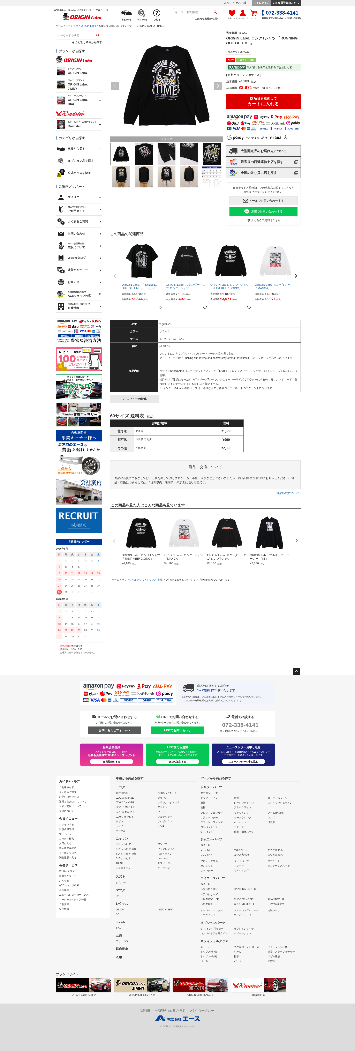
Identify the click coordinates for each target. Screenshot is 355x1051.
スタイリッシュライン (280, 802)
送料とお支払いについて (72, 801)
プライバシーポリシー (202, 1010)
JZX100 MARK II (125, 812)
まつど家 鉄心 (275, 850)
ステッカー (207, 947)
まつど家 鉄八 (275, 854)
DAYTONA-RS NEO (245, 889)
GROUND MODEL (244, 904)
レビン (119, 821)
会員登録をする (111, 761)
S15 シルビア (123, 844)
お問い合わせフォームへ (114, 730)
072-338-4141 (240, 725)
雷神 (203, 807)
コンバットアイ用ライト (214, 933)
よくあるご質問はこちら (265, 220)
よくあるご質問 (67, 792)
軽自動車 (122, 949)
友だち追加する (177, 761)
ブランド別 (72, 25)
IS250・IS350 (165, 909)
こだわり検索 (66, 838)
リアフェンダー (209, 817)
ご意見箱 (64, 904)
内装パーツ (274, 910)
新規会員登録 (66, 829)
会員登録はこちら (288, 2)
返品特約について (288, 493)
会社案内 (64, 890)
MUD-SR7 (206, 854)
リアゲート (274, 861)
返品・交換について (70, 806)
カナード (239, 827)
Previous (115, 86)
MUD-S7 (205, 850)
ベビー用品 (274, 956)
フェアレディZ (166, 849)
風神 (203, 802)
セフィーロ (164, 863)
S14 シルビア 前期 (126, 849)
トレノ (119, 826)
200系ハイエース (167, 793)
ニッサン (122, 838)
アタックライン (242, 807)
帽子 (236, 956)
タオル (237, 951)
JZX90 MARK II (124, 816)
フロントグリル (209, 861)
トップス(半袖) (209, 951)
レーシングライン (244, 802)
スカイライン (165, 853)
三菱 (119, 935)
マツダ (120, 890)
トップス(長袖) (155, 579)
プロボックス (165, 821)
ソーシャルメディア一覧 (72, 899)
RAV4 (161, 826)
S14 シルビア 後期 (126, 853)
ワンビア (162, 844)
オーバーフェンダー (212, 910)
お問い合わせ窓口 (69, 796)
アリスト (162, 807)
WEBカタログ (67, 871)
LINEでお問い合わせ (177, 730)
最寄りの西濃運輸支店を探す (262, 162)
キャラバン (164, 867)
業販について (66, 811)
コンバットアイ (209, 827)
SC (117, 914)
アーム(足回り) (276, 812)
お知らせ (64, 880)
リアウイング (241, 812)
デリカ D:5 (122, 941)
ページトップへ (296, 671)
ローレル (162, 858)
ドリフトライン (209, 798)
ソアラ (161, 812)
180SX (119, 863)
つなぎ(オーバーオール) (247, 947)
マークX (120, 830)
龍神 (236, 798)
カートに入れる (263, 101)
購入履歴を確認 (67, 848)
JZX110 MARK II (125, 807)
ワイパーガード (242, 915)
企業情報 (145, 1010)
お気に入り (65, 843)
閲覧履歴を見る (67, 857)
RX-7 (119, 896)
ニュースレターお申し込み (74, 894)
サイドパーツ (241, 861)
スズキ (120, 876)
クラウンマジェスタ (169, 802)
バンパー (239, 865)
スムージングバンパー (246, 910)
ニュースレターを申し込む (243, 761)
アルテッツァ (165, 816)
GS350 (120, 909)
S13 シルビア (123, 858)
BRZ (118, 927)
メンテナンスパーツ (279, 865)
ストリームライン (277, 798)
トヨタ (120, 787)
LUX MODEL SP (210, 899)
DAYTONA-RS (209, 889)
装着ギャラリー (67, 875)
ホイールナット (242, 933)
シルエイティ (123, 867)
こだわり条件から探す (206, 18)
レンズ (271, 817)
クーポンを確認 (67, 852)
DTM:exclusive (276, 904)
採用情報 (64, 909)
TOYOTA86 (122, 793)
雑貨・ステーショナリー (281, 951)
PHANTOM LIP (276, 899)
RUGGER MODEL (244, 899)
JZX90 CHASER (125, 802)
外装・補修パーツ (244, 831)
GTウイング (207, 831)
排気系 (271, 822)
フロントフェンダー (212, 812)
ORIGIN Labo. (89, 25)
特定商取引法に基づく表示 (170, 1010)
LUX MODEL (208, 904)
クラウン (162, 797)
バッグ (237, 961)
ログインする (66, 824)
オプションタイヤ (244, 928)
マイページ (65, 834)
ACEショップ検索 (69, 885)
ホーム (59, 25)
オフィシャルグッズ (133, 579)
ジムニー (121, 882)
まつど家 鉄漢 (241, 854)
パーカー (205, 961)
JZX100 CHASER (126, 797)
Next (218, 86)
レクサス (122, 903)
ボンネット (240, 822)
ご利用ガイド (66, 787)
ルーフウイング (242, 817)
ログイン (264, 2)
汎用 (119, 957)
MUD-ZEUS (240, 850)
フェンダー (207, 870)
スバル (120, 922)
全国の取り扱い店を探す (259, 172)
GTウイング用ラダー (212, 928)
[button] (115, 275)
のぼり (271, 961)
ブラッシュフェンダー (213, 822)
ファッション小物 (277, 947)
